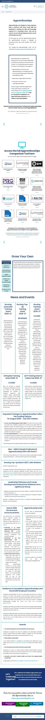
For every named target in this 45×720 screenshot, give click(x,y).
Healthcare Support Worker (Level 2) (22, 170)
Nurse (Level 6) (8, 204)
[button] (4, 124)
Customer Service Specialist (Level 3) (22, 219)
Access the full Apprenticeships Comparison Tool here (22, 152)
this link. (31, 635)
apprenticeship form (20, 499)
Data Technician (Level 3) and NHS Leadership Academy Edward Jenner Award (37, 171)
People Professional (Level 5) (8, 169)
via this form (30, 651)
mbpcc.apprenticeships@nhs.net (22, 698)
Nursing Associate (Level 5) (22, 187)
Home (3, 11)
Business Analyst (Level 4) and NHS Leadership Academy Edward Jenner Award (37, 188)
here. (30, 398)
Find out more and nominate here (20, 642)
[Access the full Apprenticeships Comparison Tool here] (22, 145)
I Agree (15, 716)
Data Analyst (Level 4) (8, 187)
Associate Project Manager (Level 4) (37, 219)
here (4, 402)
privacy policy (38, 716)
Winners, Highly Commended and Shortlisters (26, 661)
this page (10, 474)
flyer (9, 617)
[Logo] (10, 6)
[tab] (6, 262)
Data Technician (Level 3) (37, 204)
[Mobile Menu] (2, 6)
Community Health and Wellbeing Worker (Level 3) (8, 220)
